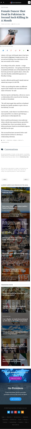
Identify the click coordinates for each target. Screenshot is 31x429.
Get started (15, 399)
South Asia (4, 7)
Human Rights (5, 142)
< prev (4, 179)
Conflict (20, 140)
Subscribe (5, 419)
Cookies (5, 422)
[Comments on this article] (28, 50)
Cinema (15, 140)
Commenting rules (24, 156)
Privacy (26, 419)
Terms (19, 419)
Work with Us (15, 424)
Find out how (15, 378)
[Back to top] (28, 426)
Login (3, 417)
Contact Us (13, 419)
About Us (9, 417)
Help (26, 422)
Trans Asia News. (12, 408)
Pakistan (11, 57)
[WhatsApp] (24, 50)
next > (26, 179)
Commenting (12, 422)
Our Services (17, 417)
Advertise (25, 417)
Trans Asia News (5, 24)
